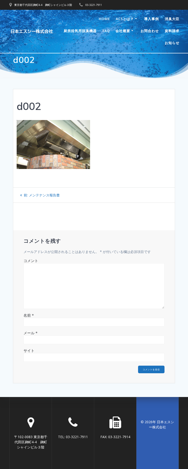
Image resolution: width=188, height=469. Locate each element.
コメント (31, 260)
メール (30, 332)
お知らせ (172, 42)
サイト (29, 350)
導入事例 (151, 18)
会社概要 (123, 30)
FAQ (106, 30)
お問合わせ (150, 30)
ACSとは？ (125, 18)
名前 (29, 315)
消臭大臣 (172, 18)
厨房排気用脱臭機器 (80, 30)
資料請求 (172, 30)
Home (104, 18)
